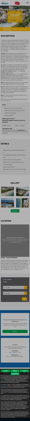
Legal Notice (15, 373)
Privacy (24, 371)
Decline (15, 371)
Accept (5, 371)
